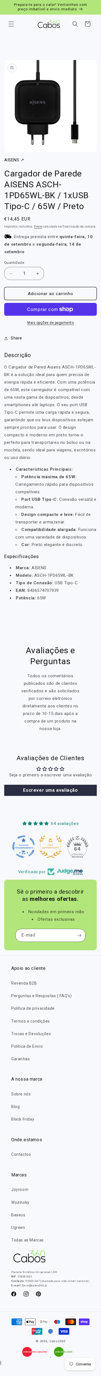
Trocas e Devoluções (31, 1034)
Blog (15, 1106)
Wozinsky (20, 1202)
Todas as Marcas (27, 1240)
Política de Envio (27, 1046)
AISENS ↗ (14, 159)
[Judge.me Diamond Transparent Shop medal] (23, 847)
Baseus (18, 1215)
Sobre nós (21, 1094)
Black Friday (22, 1119)
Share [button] (16, 338)
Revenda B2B (24, 983)
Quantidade (14, 262)
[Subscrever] (79, 935)
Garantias (20, 1059)
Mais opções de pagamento (50, 323)
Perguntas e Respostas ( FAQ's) (41, 996)
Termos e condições (30, 1021)
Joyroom (19, 1189)
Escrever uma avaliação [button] (50, 790)
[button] (11, 24)
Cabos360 (57, 1341)
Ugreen (18, 1227)
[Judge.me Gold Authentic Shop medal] (50, 847)
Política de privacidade (33, 1008)
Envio (38, 226)
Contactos (21, 1154)
